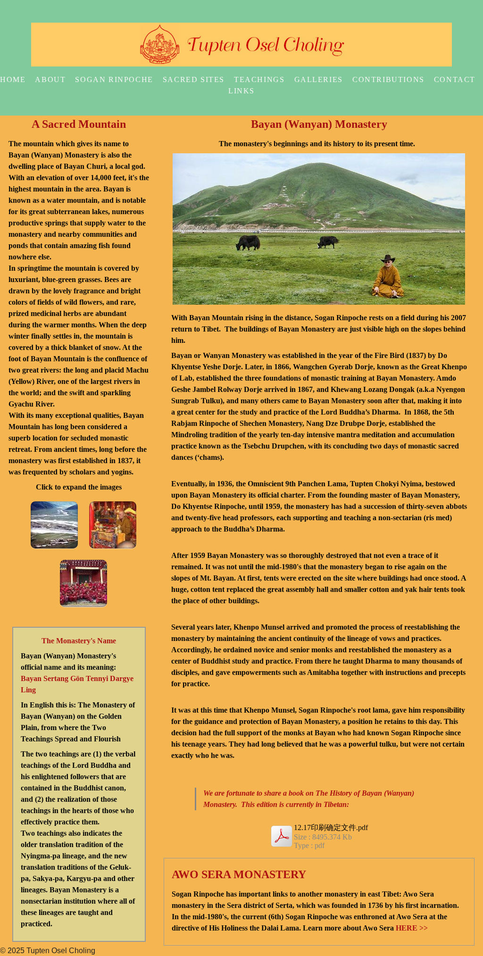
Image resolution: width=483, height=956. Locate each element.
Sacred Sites (194, 79)
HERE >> (412, 928)
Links (241, 91)
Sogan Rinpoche (114, 79)
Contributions (388, 79)
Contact (454, 79)
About (50, 79)
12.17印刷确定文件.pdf (331, 827)
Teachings (259, 79)
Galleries (318, 79)
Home (12, 79)
